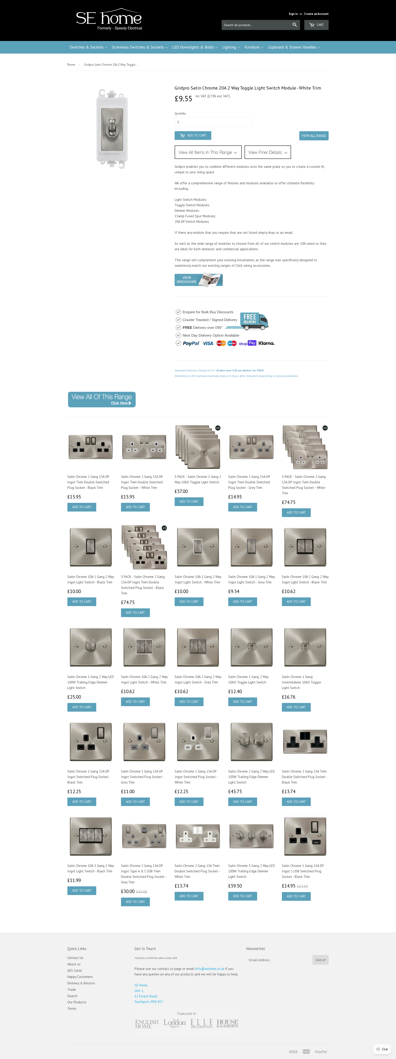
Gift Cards (74, 970)
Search (72, 996)
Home (71, 65)
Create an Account (316, 14)
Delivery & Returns (81, 983)
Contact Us (75, 958)
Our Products (76, 1002)
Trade (71, 989)
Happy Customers (80, 977)
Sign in (293, 14)
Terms (71, 1008)
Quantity (180, 113)
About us (74, 964)
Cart (320, 25)
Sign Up (321, 960)
